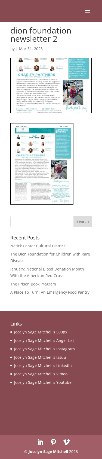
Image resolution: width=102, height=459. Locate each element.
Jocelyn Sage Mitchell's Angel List (44, 340)
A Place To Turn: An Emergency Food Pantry (49, 292)
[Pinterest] (53, 442)
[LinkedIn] (40, 442)
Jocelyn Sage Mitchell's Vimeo (40, 373)
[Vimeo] (66, 442)
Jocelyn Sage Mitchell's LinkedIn (43, 365)
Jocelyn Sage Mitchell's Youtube (43, 382)
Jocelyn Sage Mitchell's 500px (40, 332)
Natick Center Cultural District (37, 245)
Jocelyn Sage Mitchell (48, 451)
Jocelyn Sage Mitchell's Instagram (44, 348)
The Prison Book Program (33, 284)
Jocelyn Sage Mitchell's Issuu (40, 357)
